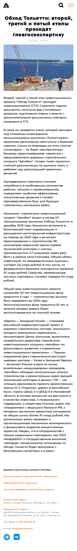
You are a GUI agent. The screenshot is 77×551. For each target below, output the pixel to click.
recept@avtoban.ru (22, 529)
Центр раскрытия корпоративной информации (30, 476)
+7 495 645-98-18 (25, 522)
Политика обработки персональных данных (29, 490)
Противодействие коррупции (20, 483)
